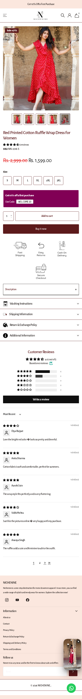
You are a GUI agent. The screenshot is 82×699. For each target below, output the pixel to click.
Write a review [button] (41, 399)
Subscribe (73, 671)
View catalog (5, 15)
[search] (63, 15)
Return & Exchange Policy (13, 636)
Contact (6, 624)
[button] (73, 68)
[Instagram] (6, 600)
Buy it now (41, 229)
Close (40, 611)
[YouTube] (17, 600)
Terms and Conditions (12, 649)
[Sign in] (70, 15)
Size (5, 172)
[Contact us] (71, 688)
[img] (11, 426)
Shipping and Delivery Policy (14, 643)
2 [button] (39, 562)
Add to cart (47, 216)
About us (6, 617)
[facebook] (27, 600)
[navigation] (17, 119)
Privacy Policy (8, 630)
